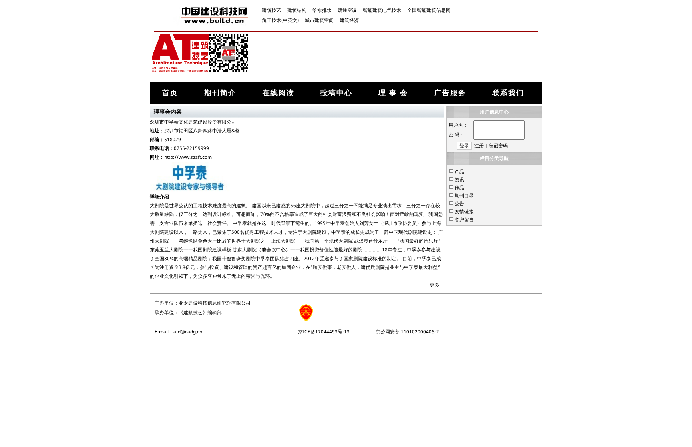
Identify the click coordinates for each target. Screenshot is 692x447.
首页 (170, 92)
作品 (459, 187)
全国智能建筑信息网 (429, 10)
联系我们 (508, 92)
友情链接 (464, 211)
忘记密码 (498, 145)
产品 (459, 171)
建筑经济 (349, 20)
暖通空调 (347, 10)
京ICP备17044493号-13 (324, 331)
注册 (479, 145)
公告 (459, 203)
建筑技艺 (271, 10)
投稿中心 (336, 92)
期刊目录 (464, 195)
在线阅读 (278, 92)
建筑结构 (296, 10)
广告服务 (450, 92)
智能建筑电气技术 (382, 10)
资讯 (459, 179)
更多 (434, 284)
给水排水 (322, 10)
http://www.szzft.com (188, 157)
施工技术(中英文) (280, 20)
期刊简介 (220, 92)
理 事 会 (393, 92)
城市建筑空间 (319, 20)
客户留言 (464, 219)
